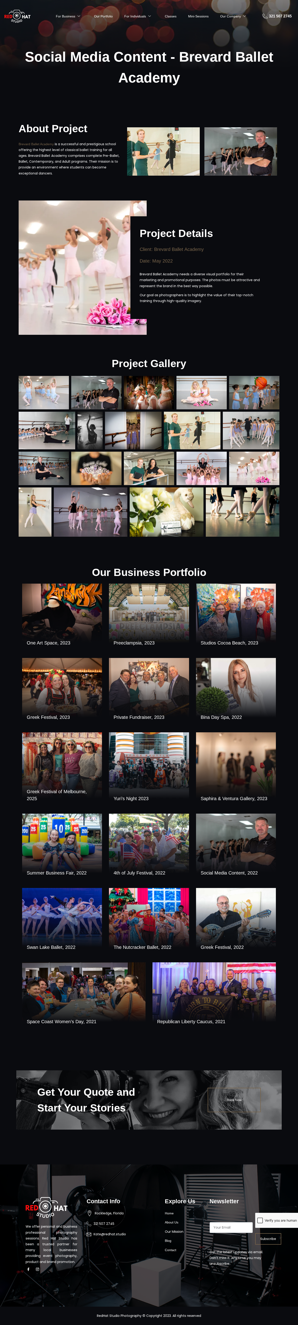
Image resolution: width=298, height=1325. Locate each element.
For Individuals (135, 16)
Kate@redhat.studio (110, 1234)
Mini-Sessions (198, 16)
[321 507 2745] (265, 16)
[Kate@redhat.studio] (89, 1234)
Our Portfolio (103, 16)
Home (169, 1213)
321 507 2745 (280, 16)
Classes (170, 16)
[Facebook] (30, 1269)
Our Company (230, 16)
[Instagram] (39, 1269)
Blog (168, 1241)
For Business (65, 16)
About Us (171, 1222)
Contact (170, 1250)
